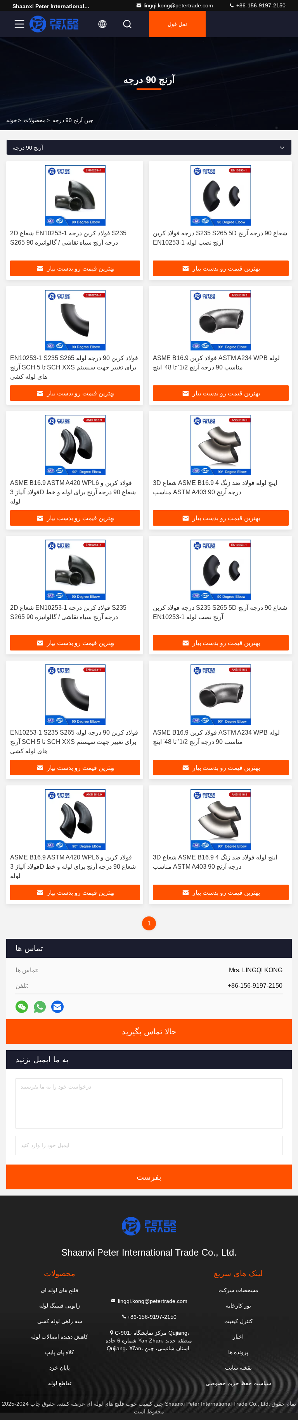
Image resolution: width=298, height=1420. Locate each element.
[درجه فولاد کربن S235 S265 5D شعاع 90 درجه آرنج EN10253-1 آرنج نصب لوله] (221, 195)
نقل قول (177, 24)
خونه (11, 120)
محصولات (35, 120)
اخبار (238, 1337)
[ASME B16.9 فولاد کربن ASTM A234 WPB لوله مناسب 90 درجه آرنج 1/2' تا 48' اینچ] (221, 320)
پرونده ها (238, 1352)
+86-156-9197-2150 (260, 5)
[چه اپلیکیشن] (40, 1007)
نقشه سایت (238, 1368)
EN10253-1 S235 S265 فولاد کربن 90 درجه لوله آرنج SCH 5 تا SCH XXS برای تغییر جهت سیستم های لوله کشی (74, 367)
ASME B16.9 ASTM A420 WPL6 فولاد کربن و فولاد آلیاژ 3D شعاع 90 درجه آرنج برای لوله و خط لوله (73, 492)
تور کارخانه (238, 1306)
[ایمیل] (57, 1007)
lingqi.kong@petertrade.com (178, 5)
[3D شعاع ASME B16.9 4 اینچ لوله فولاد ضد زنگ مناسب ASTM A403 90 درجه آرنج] (221, 445)
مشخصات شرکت (238, 1290)
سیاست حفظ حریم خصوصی (238, 1383)
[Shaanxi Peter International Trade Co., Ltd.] (53, 24)
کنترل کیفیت (238, 1321)
